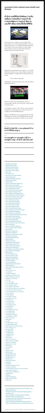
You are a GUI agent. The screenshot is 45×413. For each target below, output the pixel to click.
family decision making (11, 180)
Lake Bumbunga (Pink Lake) (12, 237)
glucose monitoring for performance (14, 183)
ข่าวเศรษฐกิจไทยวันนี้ (10, 312)
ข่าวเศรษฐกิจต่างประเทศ (11, 304)
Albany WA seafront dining (12, 167)
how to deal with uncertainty (12, 200)
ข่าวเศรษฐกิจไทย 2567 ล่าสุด (12, 309)
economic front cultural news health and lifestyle (14, 409)
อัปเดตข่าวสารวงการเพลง (11, 344)
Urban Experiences (10, 265)
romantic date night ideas (12, 257)
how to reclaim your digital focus (13, 218)
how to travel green (10, 224)
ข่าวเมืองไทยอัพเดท (10, 294)
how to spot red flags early (12, 219)
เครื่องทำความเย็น (9, 350)
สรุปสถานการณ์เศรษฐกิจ (11, 342)
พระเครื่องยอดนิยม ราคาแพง (12, 322)
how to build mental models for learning (15, 195)
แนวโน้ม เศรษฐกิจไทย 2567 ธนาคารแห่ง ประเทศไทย (17, 368)
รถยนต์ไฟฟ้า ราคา (9, 335)
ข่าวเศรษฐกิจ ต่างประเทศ (11, 296)
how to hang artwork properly (13, 201)
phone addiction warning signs (13, 250)
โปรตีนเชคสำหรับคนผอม (11, 376)
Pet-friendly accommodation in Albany (15, 249)
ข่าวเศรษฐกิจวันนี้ (9, 306)
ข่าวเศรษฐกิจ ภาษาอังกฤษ (11, 298)
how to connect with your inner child (14, 196)
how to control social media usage (13, 198)
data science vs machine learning (13, 175)
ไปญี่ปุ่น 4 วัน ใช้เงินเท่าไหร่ (11, 378)
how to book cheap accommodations (14, 190)
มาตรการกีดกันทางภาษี (10, 327)
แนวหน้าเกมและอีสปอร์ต (11, 367)
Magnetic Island (9, 239)
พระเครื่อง (8, 321)
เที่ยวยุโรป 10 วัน (9, 358)
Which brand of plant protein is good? (14, 267)
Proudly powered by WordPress (29, 409)
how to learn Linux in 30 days (12, 204)
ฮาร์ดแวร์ (8, 348)
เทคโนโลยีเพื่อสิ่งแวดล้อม (11, 353)
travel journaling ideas (11, 262)
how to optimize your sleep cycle (13, 213)
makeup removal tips (10, 240)
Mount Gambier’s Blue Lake (12, 244)
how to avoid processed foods (12, 188)
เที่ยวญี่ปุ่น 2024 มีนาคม (11, 355)
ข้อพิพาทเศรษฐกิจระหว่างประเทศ (12, 276)
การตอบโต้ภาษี (9, 272)
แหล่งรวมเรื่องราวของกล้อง (11, 370)
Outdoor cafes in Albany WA (12, 247)
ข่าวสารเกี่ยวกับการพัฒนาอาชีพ (12, 286)
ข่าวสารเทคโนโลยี (9, 293)
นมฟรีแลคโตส (9, 319)
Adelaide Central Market (11, 163)
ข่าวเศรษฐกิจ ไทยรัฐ (10, 301)
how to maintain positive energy (13, 208)
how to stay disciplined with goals (13, 221)
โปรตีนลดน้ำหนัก (9, 373)
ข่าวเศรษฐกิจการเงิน (10, 303)
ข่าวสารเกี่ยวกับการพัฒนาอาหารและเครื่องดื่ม (15, 288)
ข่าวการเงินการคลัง (10, 281)
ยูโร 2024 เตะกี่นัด (9, 329)
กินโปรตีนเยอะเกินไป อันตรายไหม (13, 275)
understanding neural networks (13, 263)
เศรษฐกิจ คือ (8, 362)
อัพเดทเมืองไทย (9, 345)
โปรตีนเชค (8, 375)
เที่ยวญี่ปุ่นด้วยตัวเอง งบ (10, 357)
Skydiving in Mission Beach (12, 258)
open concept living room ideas (13, 245)
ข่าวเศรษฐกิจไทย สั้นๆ (10, 311)
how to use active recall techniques (14, 227)
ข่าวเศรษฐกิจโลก (9, 308)
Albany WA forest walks (11, 165)
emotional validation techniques (13, 178)
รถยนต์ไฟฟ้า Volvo (10, 334)
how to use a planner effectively (13, 226)
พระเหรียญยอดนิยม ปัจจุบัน (11, 324)
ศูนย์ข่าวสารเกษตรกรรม (11, 339)
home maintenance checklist (12, 185)
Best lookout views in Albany (12, 170)
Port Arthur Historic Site (11, 254)
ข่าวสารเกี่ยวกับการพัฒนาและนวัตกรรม (14, 290)
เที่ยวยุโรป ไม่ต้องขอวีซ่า (11, 360)
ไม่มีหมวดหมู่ (8, 380)
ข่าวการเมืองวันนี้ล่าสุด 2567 (12, 283)
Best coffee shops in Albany (12, 168)
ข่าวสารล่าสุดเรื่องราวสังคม (11, 285)
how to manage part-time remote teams (15, 209)
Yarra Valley (8, 268)
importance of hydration (11, 232)
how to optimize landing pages (13, 211)
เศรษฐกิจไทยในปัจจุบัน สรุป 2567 (13, 365)
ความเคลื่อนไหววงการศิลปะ (11, 316)
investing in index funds (11, 236)
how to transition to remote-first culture (15, 222)
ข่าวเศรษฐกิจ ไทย (9, 299)
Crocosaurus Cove (10, 173)
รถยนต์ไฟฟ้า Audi (9, 330)
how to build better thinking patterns (14, 193)
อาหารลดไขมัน (9, 347)
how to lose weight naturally (12, 206)
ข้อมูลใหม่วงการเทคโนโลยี (11, 278)
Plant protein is (9, 252)
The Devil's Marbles (10, 260)
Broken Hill (8, 172)
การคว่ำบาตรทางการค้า (11, 270)
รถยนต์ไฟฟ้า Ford (9, 332)
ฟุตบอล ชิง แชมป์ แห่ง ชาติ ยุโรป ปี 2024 (14, 326)
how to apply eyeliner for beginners (14, 186)
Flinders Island (9, 181)
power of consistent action (12, 255)
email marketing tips (10, 177)
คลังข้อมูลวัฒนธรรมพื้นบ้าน (11, 314)
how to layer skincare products (13, 203)
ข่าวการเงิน (8, 280)
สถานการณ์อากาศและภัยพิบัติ (12, 340)
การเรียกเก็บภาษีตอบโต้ (10, 273)
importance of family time (12, 231)
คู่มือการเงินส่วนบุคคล (10, 317)
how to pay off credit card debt (13, 216)
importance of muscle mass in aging (14, 234)
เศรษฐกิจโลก (8, 363)
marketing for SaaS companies (13, 242)
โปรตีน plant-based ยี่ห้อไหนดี (12, 371)
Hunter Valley (9, 229)
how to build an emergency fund (13, 191)
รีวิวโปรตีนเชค (9, 337)
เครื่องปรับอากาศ (9, 352)
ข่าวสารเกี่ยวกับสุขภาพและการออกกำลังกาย (15, 291)
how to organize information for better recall (16, 214)
